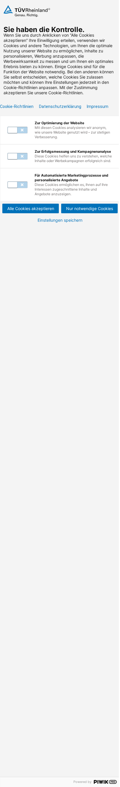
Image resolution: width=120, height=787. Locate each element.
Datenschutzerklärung (60, 106)
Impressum (97, 106)
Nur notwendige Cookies (89, 208)
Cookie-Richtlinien (16, 106)
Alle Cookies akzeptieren (30, 208)
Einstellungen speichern (60, 220)
